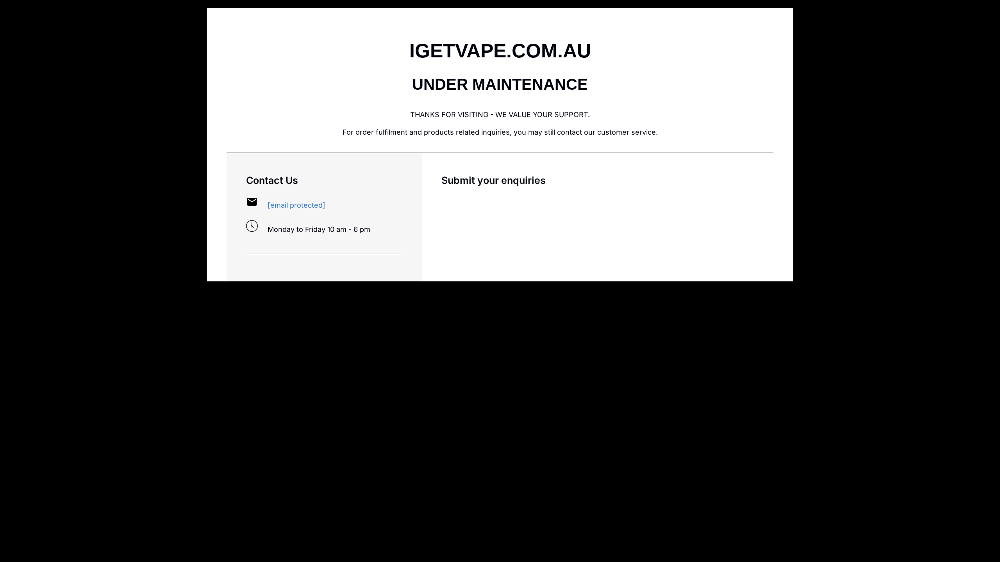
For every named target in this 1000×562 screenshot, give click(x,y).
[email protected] (296, 205)
